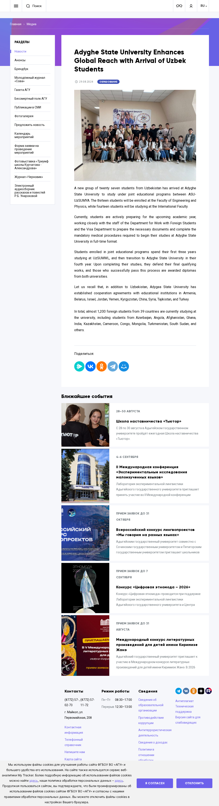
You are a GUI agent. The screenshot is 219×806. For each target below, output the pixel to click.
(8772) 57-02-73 (72, 702)
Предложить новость (30, 125)
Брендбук (21, 69)
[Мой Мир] (124, 366)
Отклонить (194, 783)
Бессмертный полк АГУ (31, 98)
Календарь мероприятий (24, 135)
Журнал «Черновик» (29, 177)
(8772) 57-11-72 (87, 702)
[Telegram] (113, 366)
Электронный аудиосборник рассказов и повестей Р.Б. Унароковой (30, 191)
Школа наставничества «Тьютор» (148, 421)
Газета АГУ (22, 90)
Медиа (31, 24)
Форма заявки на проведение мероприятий (27, 149)
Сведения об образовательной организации (150, 705)
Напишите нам (75, 752)
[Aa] (179, 6)
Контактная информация (74, 730)
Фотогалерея (24, 116)
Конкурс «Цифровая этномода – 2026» (153, 587)
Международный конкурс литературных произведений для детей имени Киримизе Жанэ (157, 644)
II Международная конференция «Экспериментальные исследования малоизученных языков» (151, 472)
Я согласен (154, 783)
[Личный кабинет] (191, 6)
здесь (33, 780)
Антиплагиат (184, 701)
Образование (108, 81)
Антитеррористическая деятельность (153, 732)
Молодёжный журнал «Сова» (30, 79)
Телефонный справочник (74, 742)
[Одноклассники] (101, 366)
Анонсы (20, 60)
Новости (20, 51)
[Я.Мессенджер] (79, 366)
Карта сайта (73, 759)
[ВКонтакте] (90, 366)
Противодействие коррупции (151, 720)
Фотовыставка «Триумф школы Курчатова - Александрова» (32, 165)
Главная (15, 24)
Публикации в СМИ (28, 107)
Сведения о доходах (152, 742)
